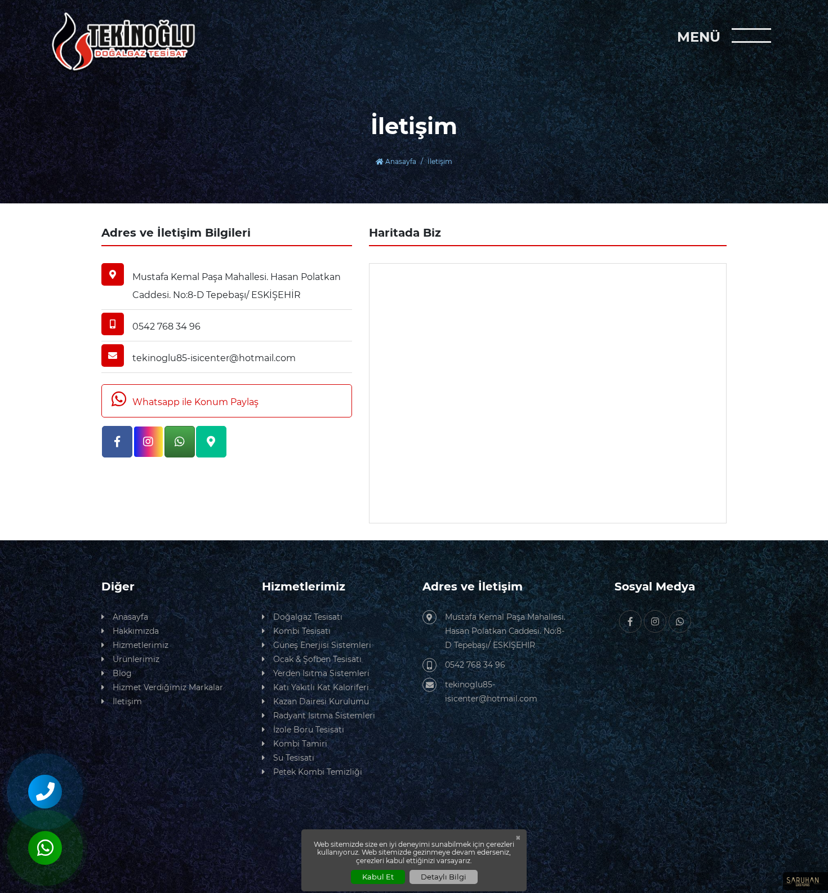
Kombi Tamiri (300, 744)
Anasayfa (400, 161)
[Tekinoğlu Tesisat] (135, 42)
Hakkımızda (136, 631)
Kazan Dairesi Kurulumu (321, 701)
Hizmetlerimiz (140, 645)
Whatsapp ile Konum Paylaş (194, 402)
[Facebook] (117, 441)
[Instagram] (148, 441)
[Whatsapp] (680, 621)
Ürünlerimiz (136, 659)
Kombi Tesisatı (302, 631)
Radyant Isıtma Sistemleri (324, 715)
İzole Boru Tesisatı (308, 730)
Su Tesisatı (293, 758)
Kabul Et (378, 876)
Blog (122, 673)
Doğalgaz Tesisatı (307, 617)
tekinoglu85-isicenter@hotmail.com (491, 691)
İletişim (127, 701)
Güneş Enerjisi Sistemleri (322, 645)
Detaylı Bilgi (443, 876)
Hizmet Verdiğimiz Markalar (168, 687)
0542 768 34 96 (475, 665)
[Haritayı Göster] (211, 441)
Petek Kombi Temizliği (317, 772)
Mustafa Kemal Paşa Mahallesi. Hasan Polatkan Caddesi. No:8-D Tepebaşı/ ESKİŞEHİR (505, 631)
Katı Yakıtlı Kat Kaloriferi (321, 687)
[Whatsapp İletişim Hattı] (179, 441)
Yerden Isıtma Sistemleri (321, 673)
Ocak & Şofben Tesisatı (317, 659)
